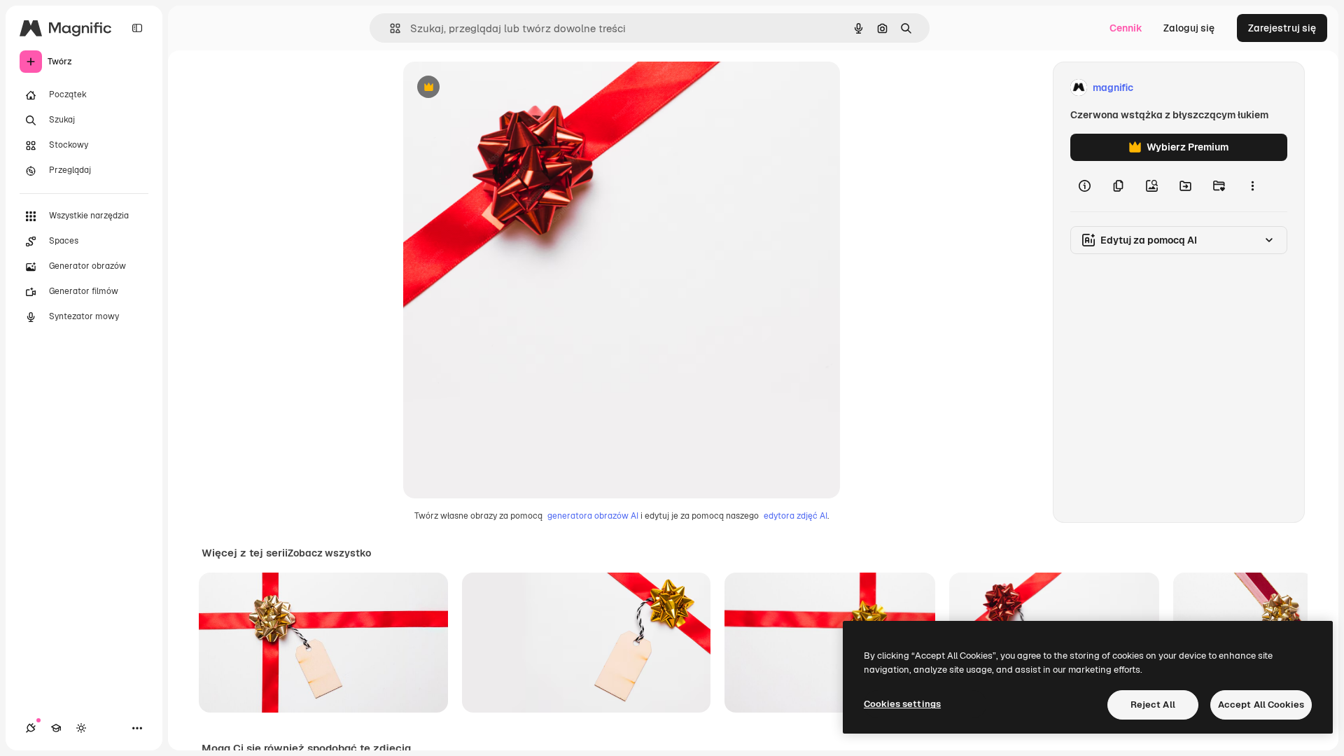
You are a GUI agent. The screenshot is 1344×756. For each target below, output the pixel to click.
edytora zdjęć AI (795, 516)
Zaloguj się (1188, 28)
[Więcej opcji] (1252, 186)
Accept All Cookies (1261, 704)
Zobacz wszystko (329, 553)
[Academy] (56, 728)
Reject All (1152, 704)
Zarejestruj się (1282, 28)
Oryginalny (499, 87)
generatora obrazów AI (592, 516)
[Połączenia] (31, 728)
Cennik (1126, 28)
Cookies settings (902, 704)
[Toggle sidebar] (137, 28)
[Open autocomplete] (389, 28)
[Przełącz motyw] (81, 728)
